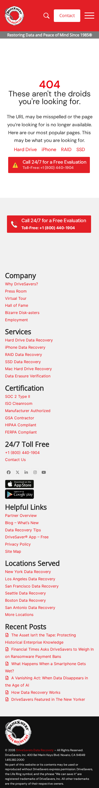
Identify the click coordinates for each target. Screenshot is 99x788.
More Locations (19, 614)
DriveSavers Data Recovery (35, 750)
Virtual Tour (15, 298)
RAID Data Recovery (23, 354)
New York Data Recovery (28, 571)
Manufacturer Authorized (27, 410)
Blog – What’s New (22, 522)
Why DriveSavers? (21, 283)
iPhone (49, 149)
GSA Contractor (19, 417)
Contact (67, 15)
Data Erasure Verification (27, 376)
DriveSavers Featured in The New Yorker (48, 699)
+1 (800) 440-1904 (22, 452)
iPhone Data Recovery (25, 347)
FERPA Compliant (21, 432)
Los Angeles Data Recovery (30, 578)
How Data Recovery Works (35, 692)
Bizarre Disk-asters (22, 312)
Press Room (16, 291)
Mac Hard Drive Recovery (28, 368)
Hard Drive (25, 149)
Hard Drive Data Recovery (29, 340)
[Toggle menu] (89, 16)
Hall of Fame (16, 305)
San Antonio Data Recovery (30, 607)
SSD (80, 149)
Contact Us (15, 459)
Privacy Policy (18, 544)
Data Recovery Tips (23, 530)
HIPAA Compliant (20, 424)
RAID (66, 149)
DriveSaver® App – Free (27, 536)
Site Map (13, 551)
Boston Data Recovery (25, 600)
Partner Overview (21, 515)
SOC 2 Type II (17, 396)
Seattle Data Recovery (25, 593)
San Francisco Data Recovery (32, 586)
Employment (16, 319)
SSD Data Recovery (23, 361)
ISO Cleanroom (18, 403)
